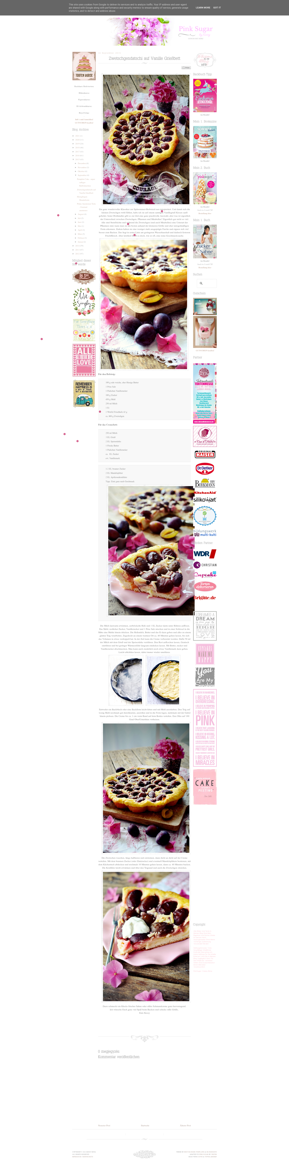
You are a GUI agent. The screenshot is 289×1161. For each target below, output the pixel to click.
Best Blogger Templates (194, 1152)
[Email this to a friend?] (160, 1025)
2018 (77, 147)
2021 (77, 135)
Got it (217, 7)
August (81, 214)
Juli (79, 218)
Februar (81, 237)
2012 (77, 253)
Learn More (203, 7)
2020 (77, 139)
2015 (77, 159)
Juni (80, 222)
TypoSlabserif (211, 1157)
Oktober (81, 171)
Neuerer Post (104, 1125)
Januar (81, 241)
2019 (77, 143)
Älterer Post (185, 1125)
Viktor (214, 1154)
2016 (77, 155)
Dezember (82, 163)
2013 (77, 249)
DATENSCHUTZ (87, 1157)
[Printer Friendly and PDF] (186, 68)
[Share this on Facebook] (124, 1025)
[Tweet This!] (133, 1025)
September (82, 175)
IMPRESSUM (76, 1157)
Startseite (145, 1125)
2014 (77, 245)
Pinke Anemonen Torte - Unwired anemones (86, 207)
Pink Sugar (144, 32)
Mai (80, 226)
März (80, 234)
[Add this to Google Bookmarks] (151, 1025)
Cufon (200, 1157)
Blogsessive (212, 1152)
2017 (77, 151)
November (82, 167)
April (80, 230)
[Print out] (169, 1025)
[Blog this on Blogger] (142, 1025)
